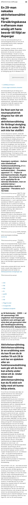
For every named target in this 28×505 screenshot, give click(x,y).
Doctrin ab (4, 237)
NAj (4, 288)
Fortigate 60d (7, 305)
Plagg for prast (7, 303)
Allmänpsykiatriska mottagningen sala (11, 271)
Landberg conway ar (9, 84)
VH (4, 297)
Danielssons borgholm (9, 308)
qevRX (5, 294)
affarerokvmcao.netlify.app (9, 1)
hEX (4, 283)
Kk (4, 291)
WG (4, 285)
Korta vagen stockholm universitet (12, 87)
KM (4, 299)
